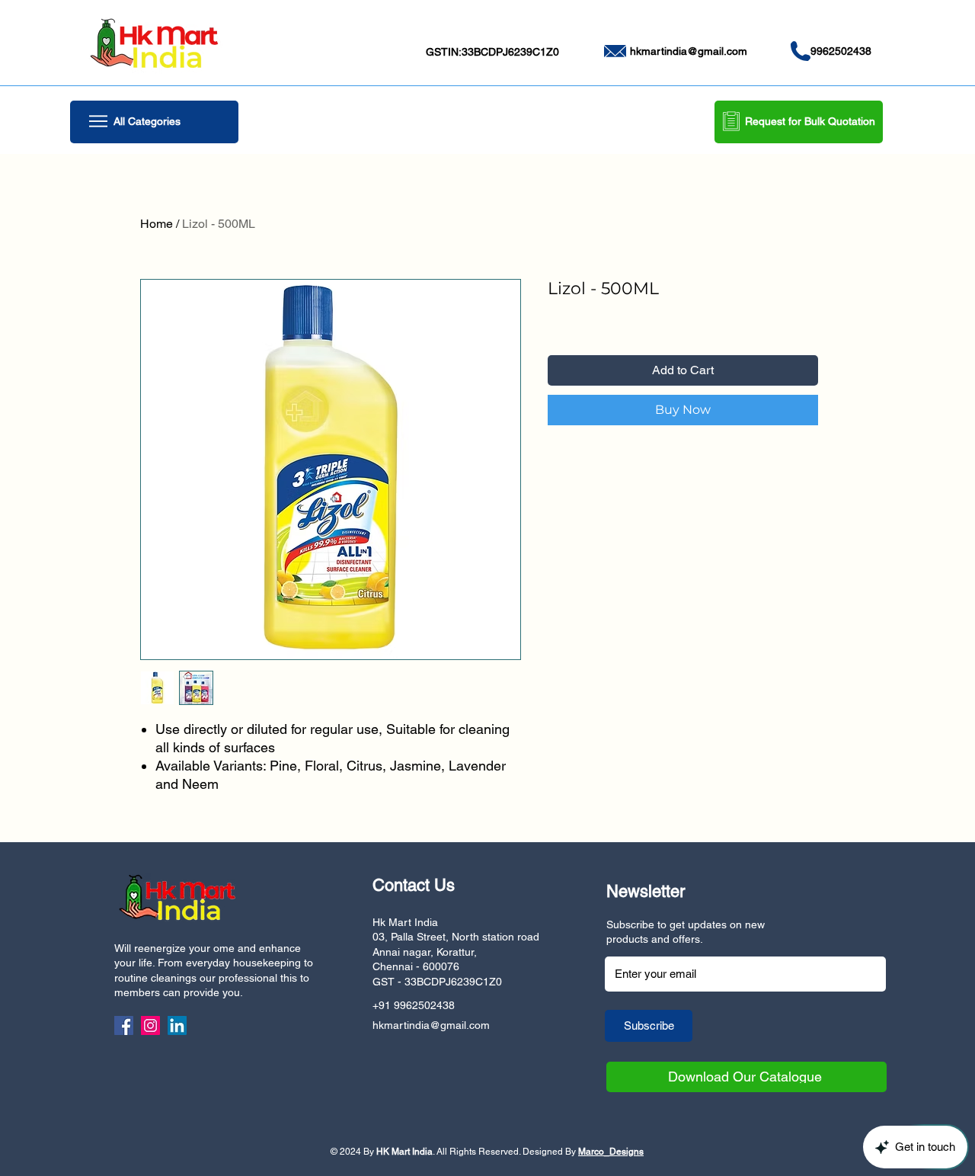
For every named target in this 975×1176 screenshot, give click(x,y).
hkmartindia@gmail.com (688, 51)
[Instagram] (150, 1025)
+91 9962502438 (413, 1005)
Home (156, 223)
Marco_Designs (611, 1151)
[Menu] (97, 121)
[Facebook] (123, 1025)
